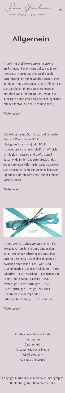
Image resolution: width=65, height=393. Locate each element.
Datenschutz (32, 344)
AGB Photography (33, 355)
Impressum (32, 339)
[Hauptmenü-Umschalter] (61, 10)
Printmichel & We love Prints (32, 334)
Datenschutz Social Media (32, 349)
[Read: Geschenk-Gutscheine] (32, 222)
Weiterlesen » (11, 113)
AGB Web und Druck (32, 360)
